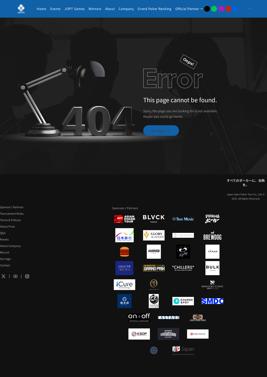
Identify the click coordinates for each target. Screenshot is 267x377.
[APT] (124, 219)
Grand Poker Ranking (154, 8)
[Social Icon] (15, 276)
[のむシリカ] (124, 268)
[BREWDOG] (212, 235)
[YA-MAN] (212, 252)
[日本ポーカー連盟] (197, 317)
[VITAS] (154, 252)
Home (41, 8)
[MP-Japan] (183, 350)
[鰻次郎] (124, 301)
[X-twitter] (207, 9)
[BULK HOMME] (212, 268)
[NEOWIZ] (197, 334)
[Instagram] (221, 9)
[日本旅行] (124, 235)
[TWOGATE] (183, 235)
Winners (95, 8)
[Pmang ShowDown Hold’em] (168, 334)
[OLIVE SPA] (183, 285)
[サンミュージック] (183, 219)
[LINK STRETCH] (154, 285)
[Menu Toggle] (245, 8)
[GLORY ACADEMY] (154, 235)
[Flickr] (235, 9)
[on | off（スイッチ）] (139, 317)
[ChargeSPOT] (183, 301)
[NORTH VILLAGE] (154, 301)
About (110, 8)
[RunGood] (154, 268)
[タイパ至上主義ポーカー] (212, 219)
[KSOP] (139, 334)
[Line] (214, 9)
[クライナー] (183, 252)
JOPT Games (75, 8)
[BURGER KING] (124, 252)
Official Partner (187, 8)
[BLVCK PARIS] (154, 219)
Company (126, 8)
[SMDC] (212, 301)
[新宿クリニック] (212, 285)
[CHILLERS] (183, 268)
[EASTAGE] (168, 317)
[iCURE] (124, 285)
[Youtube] (228, 9)
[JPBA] (154, 350)
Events (55, 8)
